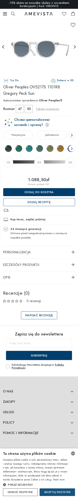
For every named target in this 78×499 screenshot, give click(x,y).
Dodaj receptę (39, 202)
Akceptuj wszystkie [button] (57, 492)
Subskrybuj (39, 355)
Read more (59, 479)
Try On (14, 80)
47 (20, 109)
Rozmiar (9, 109)
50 (29, 109)
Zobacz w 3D (65, 80)
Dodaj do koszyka (39, 192)
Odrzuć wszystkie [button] (20, 492)
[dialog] (39, 473)
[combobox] (73, 453)
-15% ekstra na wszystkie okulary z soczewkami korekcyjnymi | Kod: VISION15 (39, 4)
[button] (35, 485)
